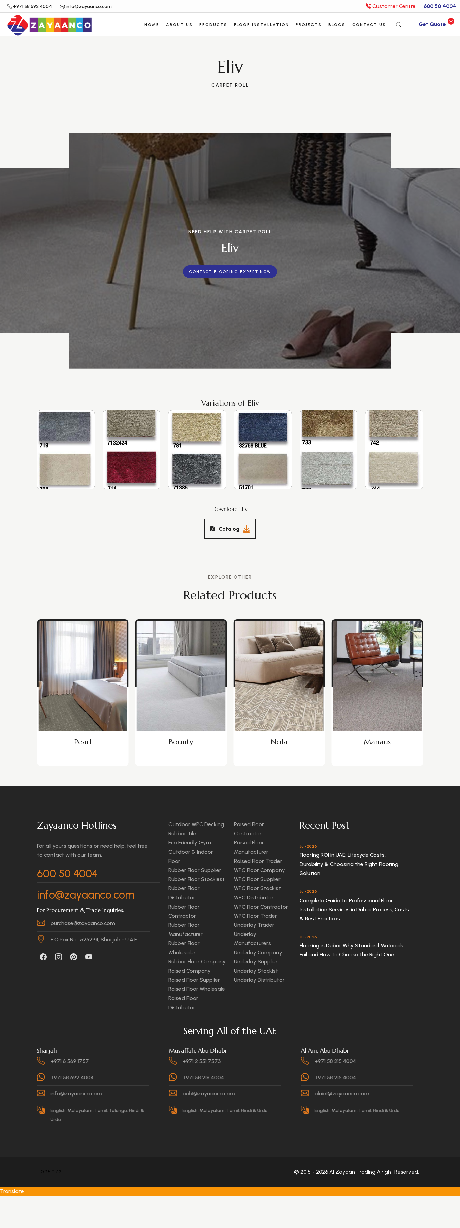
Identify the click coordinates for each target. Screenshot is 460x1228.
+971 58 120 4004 (395, 1061)
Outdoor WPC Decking (196, 824)
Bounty (82, 741)
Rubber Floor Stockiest (196, 879)
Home (151, 24)
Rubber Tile (182, 833)
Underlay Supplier (256, 961)
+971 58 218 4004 (131, 1077)
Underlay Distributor (259, 980)
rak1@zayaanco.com (399, 1093)
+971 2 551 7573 (129, 1061)
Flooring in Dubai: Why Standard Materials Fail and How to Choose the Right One (351, 950)
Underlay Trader (254, 925)
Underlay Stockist (256, 971)
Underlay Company (258, 952)
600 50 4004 (67, 873)
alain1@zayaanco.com (269, 1093)
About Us (179, 24)
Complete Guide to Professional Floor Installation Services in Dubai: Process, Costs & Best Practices (354, 909)
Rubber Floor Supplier (194, 870)
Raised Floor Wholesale (196, 989)
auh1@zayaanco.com (136, 1093)
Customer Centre (413, 6)
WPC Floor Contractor (261, 907)
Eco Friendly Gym (189, 842)
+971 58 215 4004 (263, 1061)
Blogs (337, 24)
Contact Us (369, 24)
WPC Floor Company (259, 870)
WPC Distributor (254, 897)
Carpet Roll (230, 85)
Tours (377, 741)
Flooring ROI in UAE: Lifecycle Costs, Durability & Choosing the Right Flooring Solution (349, 864)
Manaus (279, 741)
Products (213, 24)
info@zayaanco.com (86, 894)
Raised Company (189, 971)
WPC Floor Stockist (257, 888)
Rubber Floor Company (197, 961)
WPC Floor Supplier (257, 879)
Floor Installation (261, 24)
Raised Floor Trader (258, 861)
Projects (309, 24)
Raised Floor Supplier (194, 980)
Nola (181, 741)
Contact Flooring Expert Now (230, 271)
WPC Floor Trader (255, 916)
